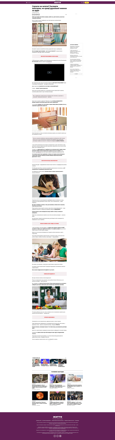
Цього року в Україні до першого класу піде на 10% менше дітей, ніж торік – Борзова (75, 70)
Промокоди (77, 420)
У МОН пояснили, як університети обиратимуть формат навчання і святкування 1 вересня (75, 52)
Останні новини (74, 44)
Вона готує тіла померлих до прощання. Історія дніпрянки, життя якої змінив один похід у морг (57, 386)
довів (45, 227)
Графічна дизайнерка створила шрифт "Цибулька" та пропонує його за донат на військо (76, 66)
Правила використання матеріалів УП (58, 420)
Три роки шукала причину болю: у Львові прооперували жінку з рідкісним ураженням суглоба (75, 61)
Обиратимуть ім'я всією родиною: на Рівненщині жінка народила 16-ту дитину (74, 386)
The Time (39, 52)
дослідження (49, 61)
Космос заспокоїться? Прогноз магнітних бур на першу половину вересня (39, 403)
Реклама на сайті (39, 420)
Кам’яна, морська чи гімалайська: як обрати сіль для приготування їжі (76, 56)
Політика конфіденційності (46, 420)
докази (39, 104)
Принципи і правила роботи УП (69, 420)
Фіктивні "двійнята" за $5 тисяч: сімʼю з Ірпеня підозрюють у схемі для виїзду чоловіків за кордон (74, 403)
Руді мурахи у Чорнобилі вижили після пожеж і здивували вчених (74, 47)
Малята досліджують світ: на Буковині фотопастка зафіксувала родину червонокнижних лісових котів (39, 387)
